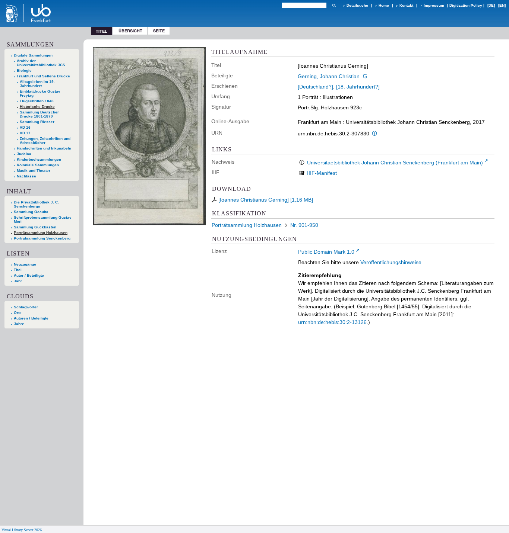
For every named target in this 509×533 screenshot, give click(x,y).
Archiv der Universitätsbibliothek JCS (41, 63)
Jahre (19, 324)
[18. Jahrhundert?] (358, 87)
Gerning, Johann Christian (329, 76)
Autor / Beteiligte (29, 275)
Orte (18, 313)
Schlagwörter (26, 307)
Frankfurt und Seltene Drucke (43, 76)
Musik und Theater (33, 170)
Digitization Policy (465, 5)
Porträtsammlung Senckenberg (42, 238)
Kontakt (406, 5)
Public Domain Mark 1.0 (326, 252)
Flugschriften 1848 (37, 101)
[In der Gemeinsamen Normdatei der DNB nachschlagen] (365, 76)
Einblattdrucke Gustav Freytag (40, 93)
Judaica (24, 154)
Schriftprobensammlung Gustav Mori (43, 219)
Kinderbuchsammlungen (39, 159)
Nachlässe (26, 176)
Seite (159, 30)
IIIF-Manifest (322, 173)
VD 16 (25, 127)
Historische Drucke (37, 107)
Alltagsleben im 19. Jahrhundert (37, 84)
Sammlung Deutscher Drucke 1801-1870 (39, 114)
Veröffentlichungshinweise (390, 262)
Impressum (434, 5)
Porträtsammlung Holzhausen (40, 233)
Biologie (24, 70)
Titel (18, 270)
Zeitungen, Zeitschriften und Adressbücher (45, 141)
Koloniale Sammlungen (38, 165)
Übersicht (130, 30)
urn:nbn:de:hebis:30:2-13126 (332, 322)
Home (384, 5)
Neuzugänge (25, 264)
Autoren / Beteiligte (31, 318)
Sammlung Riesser (37, 122)
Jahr (18, 281)
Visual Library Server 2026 (21, 530)
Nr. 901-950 (304, 225)
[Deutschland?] (315, 87)
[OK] (334, 5)
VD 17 (25, 133)
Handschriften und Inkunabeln (44, 148)
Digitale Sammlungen (33, 55)
